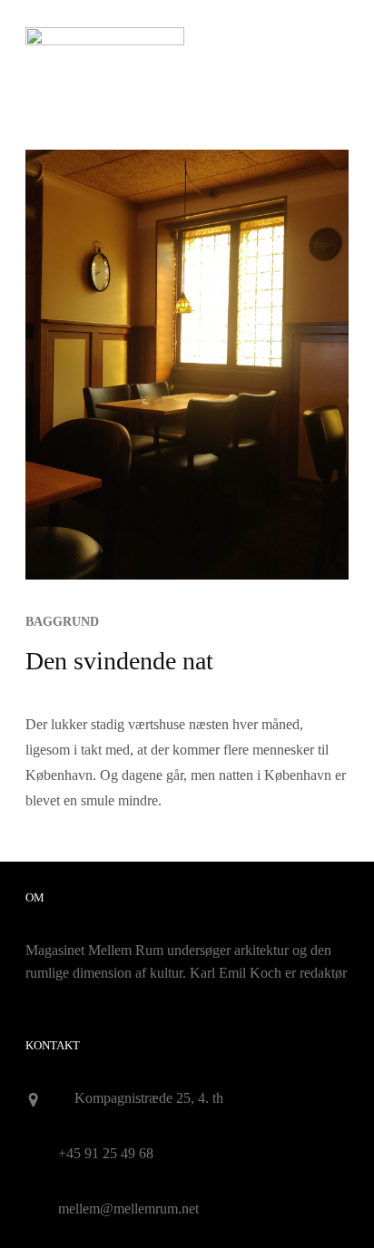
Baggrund (62, 622)
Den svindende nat (119, 661)
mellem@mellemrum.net (128, 1208)
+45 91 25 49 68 (105, 1153)
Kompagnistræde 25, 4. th (148, 1098)
